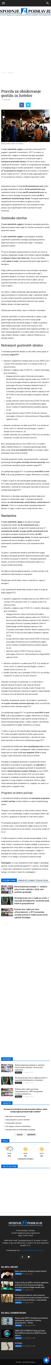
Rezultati (31, 1135)
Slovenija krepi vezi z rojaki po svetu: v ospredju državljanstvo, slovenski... (31, 1079)
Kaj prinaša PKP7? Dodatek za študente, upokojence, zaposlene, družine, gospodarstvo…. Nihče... (31, 1320)
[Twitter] (28, 1257)
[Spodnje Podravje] (25, 12)
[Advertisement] (25, 43)
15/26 (25, 1154)
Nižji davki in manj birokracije (15, 1116)
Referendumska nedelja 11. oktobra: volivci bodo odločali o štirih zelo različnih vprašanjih (30, 889)
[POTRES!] (7, 1346)
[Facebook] (22, 1257)
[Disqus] (25, 960)
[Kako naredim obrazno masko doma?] (7, 1274)
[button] (47, 3)
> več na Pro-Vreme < (25, 1159)
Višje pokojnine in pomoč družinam (18, 1120)
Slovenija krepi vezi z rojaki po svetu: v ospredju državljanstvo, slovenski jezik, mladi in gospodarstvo (31, 901)
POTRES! (18, 1343)
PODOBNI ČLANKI (9, 880)
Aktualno (11, 73)
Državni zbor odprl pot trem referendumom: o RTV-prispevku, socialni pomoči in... (29, 1091)
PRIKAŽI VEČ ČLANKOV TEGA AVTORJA (33, 880)
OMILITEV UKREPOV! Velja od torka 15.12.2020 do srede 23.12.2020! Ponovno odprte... (31, 1333)
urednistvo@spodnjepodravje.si (33, 1250)
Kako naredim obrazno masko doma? (31, 1271)
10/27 (42, 1154)
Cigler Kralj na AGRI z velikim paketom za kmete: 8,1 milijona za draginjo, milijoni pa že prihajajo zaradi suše (32, 1284)
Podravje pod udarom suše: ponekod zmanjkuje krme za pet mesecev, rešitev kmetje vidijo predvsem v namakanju (32, 1297)
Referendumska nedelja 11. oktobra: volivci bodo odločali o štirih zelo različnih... (30, 1067)
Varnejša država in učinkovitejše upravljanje (20, 1130)
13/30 (9, 1154)
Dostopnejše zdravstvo (14, 1123)
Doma (3, 73)
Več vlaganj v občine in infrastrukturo (18, 1126)
